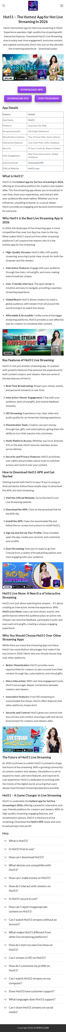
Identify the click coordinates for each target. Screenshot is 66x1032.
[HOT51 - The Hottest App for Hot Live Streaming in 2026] (33, 5)
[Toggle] (5, 841)
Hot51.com (33, 168)
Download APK (36, 162)
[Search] (3, 6)
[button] (62, 6)
